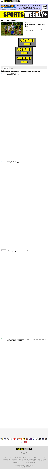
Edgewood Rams (43, 457)
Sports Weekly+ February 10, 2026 (14, 74)
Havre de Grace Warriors (31, 459)
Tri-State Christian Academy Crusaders (28, 462)
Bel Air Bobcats (15, 457)
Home (3, 457)
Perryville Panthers (34, 460)
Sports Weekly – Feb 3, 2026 (13, 162)
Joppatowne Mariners (42, 459)
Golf (26, 22)
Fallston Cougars (14, 459)
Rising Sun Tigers (42, 460)
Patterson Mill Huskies (25, 460)
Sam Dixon (28, 32)
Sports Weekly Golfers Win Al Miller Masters (35, 25)
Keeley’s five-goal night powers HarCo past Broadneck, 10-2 (19, 251)
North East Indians (7, 460)
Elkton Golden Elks (6, 459)
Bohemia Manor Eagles (23, 457)
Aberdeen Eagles (8, 457)
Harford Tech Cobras (22, 459)
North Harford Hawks (16, 460)
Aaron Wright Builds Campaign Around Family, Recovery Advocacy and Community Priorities (20, 71)
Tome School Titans (16, 462)
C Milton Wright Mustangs (34, 457)
